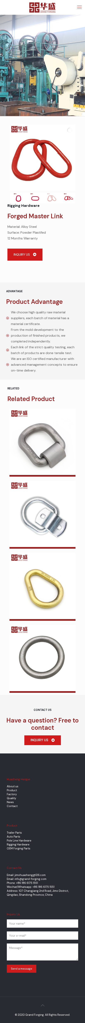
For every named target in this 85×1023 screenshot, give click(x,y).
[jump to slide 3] (52, 198)
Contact (12, 806)
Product (12, 790)
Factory (12, 794)
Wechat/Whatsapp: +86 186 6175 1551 (30, 887)
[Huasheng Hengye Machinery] (42, 7)
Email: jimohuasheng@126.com (26, 875)
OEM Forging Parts (18, 848)
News (10, 802)
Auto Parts (13, 836)
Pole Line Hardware (19, 840)
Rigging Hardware (18, 844)
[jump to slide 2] (35, 198)
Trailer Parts (14, 832)
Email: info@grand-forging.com (26, 879)
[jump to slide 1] (18, 198)
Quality (11, 798)
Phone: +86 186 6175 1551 (22, 883)
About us (12, 786)
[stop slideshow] (43, 185)
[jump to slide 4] (68, 198)
